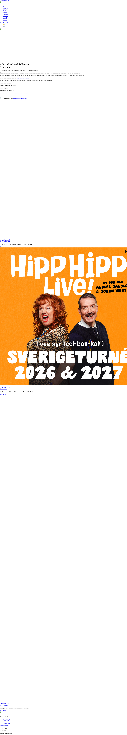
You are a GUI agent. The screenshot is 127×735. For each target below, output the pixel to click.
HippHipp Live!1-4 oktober (5, 388)
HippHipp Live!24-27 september (5, 240)
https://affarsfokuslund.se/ (23, 78)
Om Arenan (5, 6)
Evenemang (5, 8)
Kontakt (5, 12)
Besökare (5, 10)
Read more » (3, 246)
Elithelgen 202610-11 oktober (4, 704)
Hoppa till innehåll (4, 0)
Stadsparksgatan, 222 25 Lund (20, 98)
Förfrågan (5, 9)
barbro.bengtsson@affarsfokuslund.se (19, 93)
